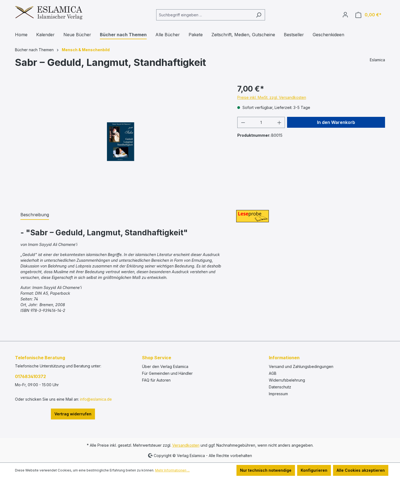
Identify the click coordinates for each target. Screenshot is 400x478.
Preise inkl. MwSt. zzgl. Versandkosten (271, 97)
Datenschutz (280, 387)
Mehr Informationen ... (172, 470)
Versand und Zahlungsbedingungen (301, 366)
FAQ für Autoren (156, 380)
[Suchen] (258, 14)
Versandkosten (185, 445)
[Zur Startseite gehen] (48, 14)
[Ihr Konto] (345, 14)
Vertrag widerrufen (72, 414)
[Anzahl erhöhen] (279, 122)
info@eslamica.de (96, 399)
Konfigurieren (314, 470)
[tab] (34, 215)
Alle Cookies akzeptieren (361, 470)
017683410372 (30, 376)
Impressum (278, 393)
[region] (121, 141)
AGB (272, 373)
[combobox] (204, 14)
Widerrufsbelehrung (287, 380)
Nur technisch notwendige (265, 470)
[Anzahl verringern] (243, 122)
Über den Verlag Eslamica (165, 366)
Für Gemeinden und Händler (167, 373)
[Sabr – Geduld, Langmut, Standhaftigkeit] (120, 141)
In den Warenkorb (336, 122)
